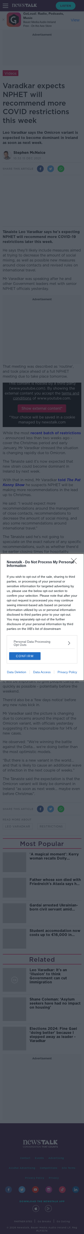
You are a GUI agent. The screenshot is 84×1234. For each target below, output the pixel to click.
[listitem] (42, 643)
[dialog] (42, 617)
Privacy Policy (67, 672)
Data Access (42, 672)
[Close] (75, 562)
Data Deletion (16, 672)
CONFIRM (25, 656)
